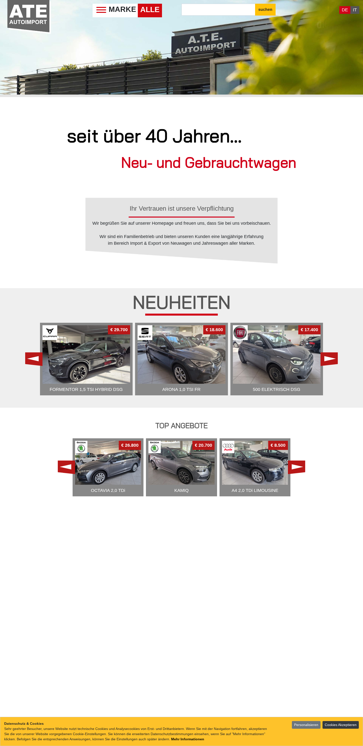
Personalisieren (306, 725)
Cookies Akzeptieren (341, 725)
